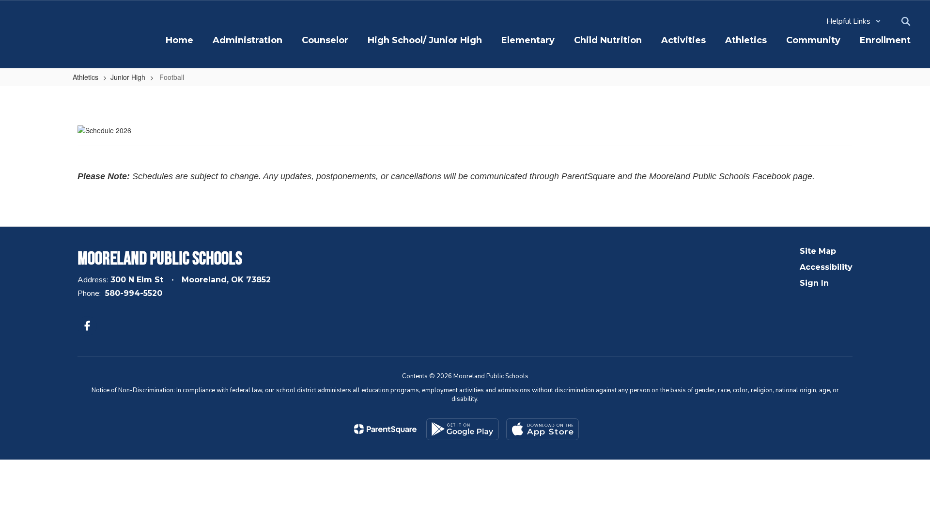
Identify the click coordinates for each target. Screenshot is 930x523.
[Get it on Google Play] (462, 429)
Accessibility (826, 267)
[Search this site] (906, 21)
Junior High (127, 77)
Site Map (818, 251)
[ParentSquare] (385, 429)
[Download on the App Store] (542, 429)
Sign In (814, 283)
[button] (853, 21)
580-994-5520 (133, 293)
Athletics (85, 77)
